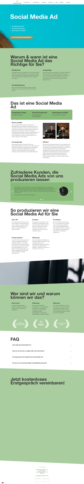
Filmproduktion (38, 478)
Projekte (44, 2)
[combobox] (3, 483)
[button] (27, 2)
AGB (48, 481)
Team (56, 2)
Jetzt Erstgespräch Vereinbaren (21, 37)
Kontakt (68, 2)
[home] (17, 2)
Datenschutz (43, 481)
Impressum (37, 481)
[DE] (3, 483)
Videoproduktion (45, 478)
